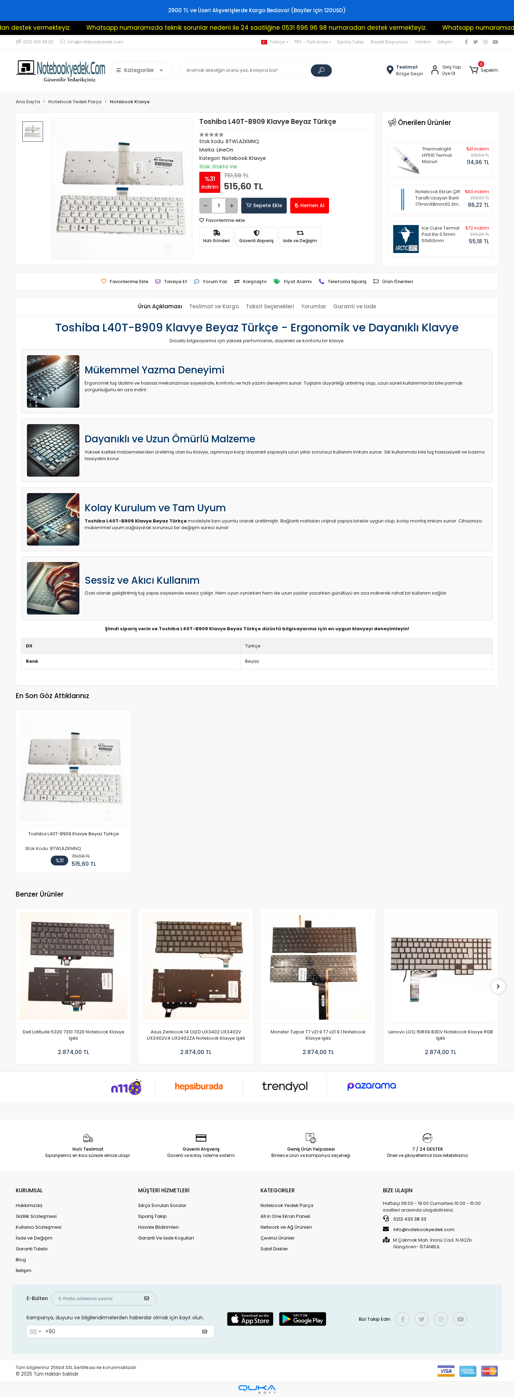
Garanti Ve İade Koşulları (166, 1238)
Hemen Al (312, 205)
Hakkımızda (29, 1205)
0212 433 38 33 (409, 1219)
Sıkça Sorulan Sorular (162, 1205)
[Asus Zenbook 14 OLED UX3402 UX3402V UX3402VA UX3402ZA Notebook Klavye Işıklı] (196, 968)
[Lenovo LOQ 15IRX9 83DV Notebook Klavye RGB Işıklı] (440, 968)
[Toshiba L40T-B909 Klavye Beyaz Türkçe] (73, 770)
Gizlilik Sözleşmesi (36, 1216)
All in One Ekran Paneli (285, 1216)
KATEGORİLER (277, 1190)
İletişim (445, 42)
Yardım (423, 42)
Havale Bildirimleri (158, 1227)
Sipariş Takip (350, 42)
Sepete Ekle (267, 205)
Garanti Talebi (32, 1248)
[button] (483, 70)
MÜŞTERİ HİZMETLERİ (164, 1190)
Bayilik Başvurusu (389, 42)
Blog (21, 1259)
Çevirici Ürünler (277, 1238)
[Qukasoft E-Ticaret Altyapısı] (257, 1389)
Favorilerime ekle (225, 220)
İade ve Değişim (34, 1238)
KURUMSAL (29, 1190)
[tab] (160, 306)
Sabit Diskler (274, 1248)
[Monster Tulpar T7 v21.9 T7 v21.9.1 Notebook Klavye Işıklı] (318, 968)
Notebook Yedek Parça (286, 1205)
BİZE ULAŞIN (398, 1190)
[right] (498, 986)
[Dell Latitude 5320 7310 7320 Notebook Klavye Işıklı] (73, 968)
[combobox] (35, 1331)
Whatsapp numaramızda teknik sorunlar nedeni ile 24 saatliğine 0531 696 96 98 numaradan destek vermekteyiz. (220, 27)
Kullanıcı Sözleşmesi (39, 1227)
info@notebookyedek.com (424, 1229)
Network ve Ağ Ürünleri (286, 1227)
